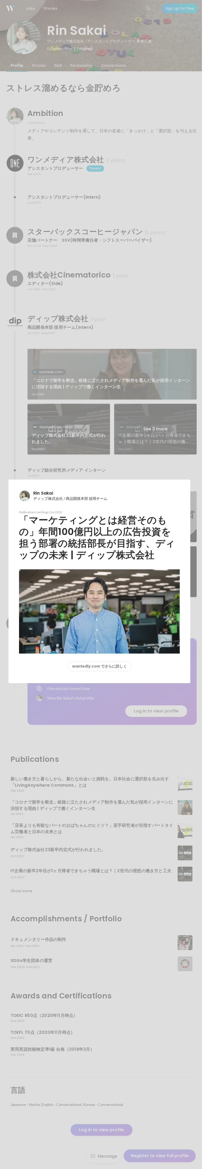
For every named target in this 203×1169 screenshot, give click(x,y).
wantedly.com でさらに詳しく (99, 666)
